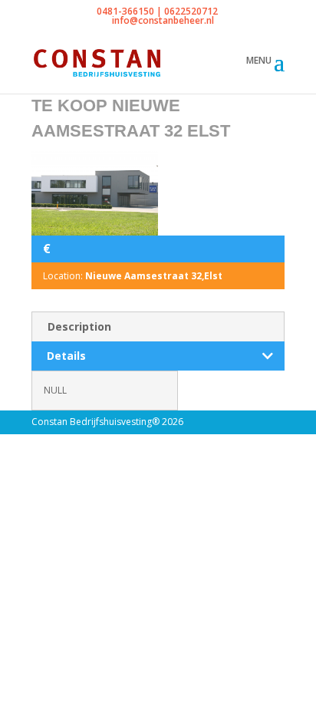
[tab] (158, 326)
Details (66, 355)
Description (79, 326)
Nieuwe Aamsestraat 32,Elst (153, 275)
